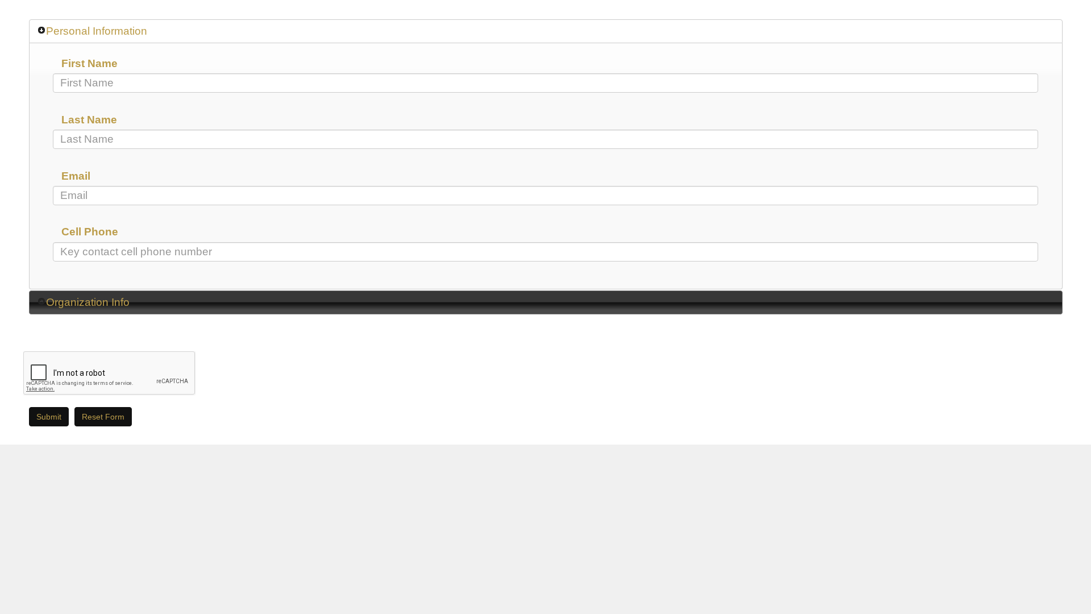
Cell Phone (89, 232)
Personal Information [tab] (96, 31)
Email (75, 176)
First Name (89, 63)
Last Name (89, 120)
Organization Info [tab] (88, 302)
